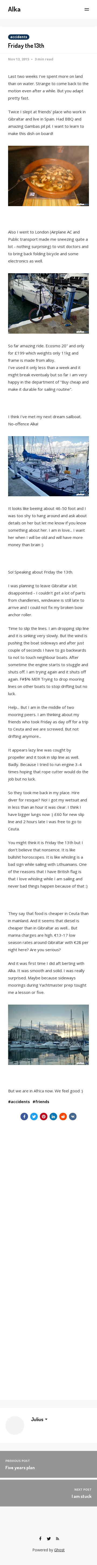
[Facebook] (40, 1539)
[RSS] (57, 1539)
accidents (18, 37)
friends (42, 1101)
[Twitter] (49, 1539)
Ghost (59, 1549)
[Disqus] (48, 1187)
